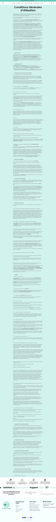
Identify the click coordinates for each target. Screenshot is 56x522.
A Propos (17, 511)
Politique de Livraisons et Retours (34, 504)
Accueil (17, 505)
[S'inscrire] (53, 492)
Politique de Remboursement (34, 507)
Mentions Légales (32, 503)
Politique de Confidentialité (33, 506)
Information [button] (32, 501)
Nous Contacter (18, 510)
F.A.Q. (16, 507)
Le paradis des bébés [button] (20, 502)
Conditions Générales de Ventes (34, 508)
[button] (50, 3)
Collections (17, 506)
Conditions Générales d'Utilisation (34, 510)
